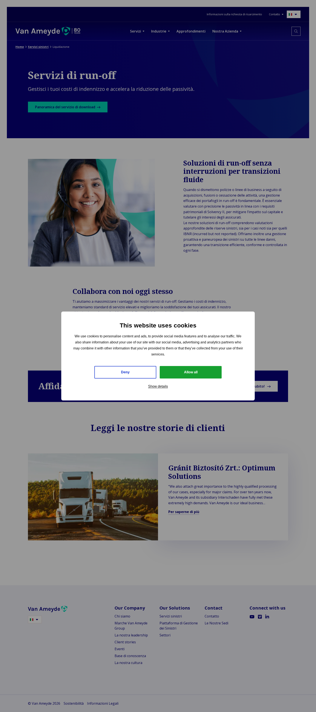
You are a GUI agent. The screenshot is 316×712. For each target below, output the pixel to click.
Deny (125, 372)
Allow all (191, 372)
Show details (158, 386)
